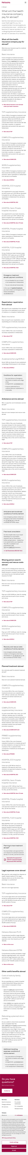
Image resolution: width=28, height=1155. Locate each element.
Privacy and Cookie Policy (9, 1137)
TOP (5, 547)
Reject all (14, 1146)
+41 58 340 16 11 (8, 293)
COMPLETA (12, 547)
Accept (14, 1150)
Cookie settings (14, 1142)
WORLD (9, 1003)
